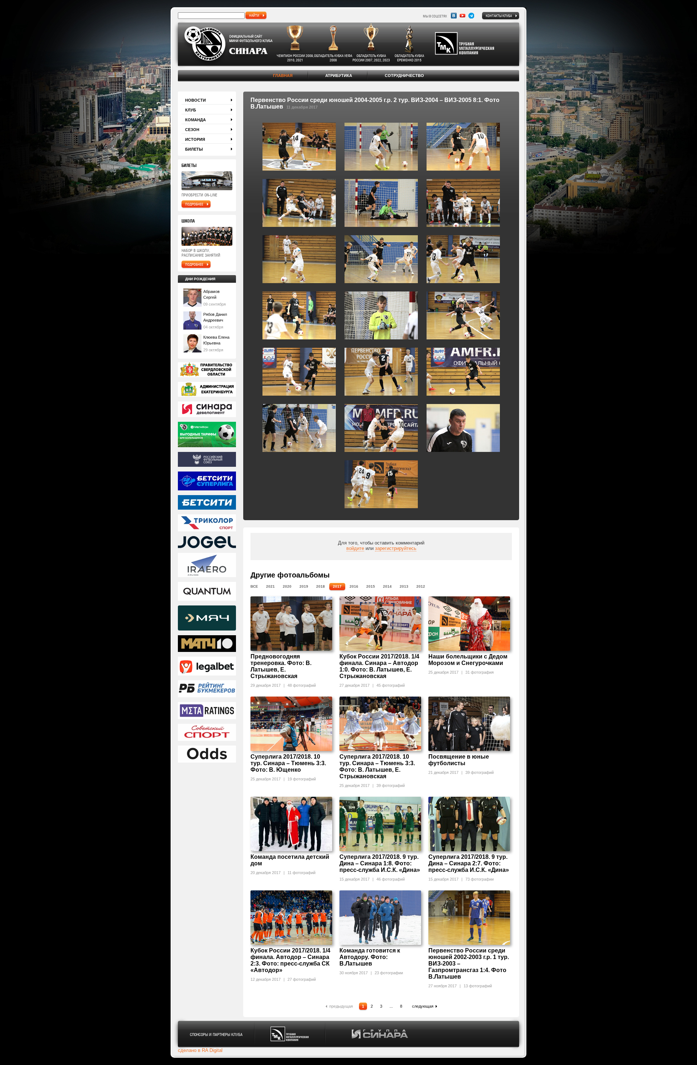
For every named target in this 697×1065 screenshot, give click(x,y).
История (195, 139)
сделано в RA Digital (200, 1050)
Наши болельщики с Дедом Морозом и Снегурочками (468, 659)
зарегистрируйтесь (395, 548)
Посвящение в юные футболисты (458, 760)
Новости (195, 100)
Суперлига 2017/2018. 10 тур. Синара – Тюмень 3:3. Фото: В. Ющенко (288, 763)
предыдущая (341, 1006)
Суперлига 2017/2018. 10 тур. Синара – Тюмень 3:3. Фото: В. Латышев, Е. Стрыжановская (377, 766)
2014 (387, 586)
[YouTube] (462, 16)
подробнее (194, 204)
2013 (404, 586)
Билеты (194, 149)
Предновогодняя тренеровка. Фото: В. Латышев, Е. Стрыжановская (280, 666)
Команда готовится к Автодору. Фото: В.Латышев (369, 957)
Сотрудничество (404, 75)
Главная (283, 75)
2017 (337, 586)
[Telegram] (471, 16)
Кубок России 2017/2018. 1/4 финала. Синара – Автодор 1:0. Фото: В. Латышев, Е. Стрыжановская (379, 666)
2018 (320, 586)
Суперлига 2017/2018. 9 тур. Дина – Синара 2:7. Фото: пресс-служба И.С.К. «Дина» (468, 863)
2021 (270, 586)
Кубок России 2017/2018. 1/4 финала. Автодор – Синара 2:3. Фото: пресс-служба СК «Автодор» (290, 960)
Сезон (192, 129)
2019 (303, 586)
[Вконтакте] (454, 16)
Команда (195, 120)
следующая (422, 1006)
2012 (420, 586)
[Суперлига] (207, 481)
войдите (355, 548)
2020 (287, 586)
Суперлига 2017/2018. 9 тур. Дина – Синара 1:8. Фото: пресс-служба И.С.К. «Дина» (379, 863)
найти (254, 15)
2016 (354, 586)
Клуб (190, 110)
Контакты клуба (499, 15)
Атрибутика (338, 75)
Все (254, 586)
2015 (370, 586)
